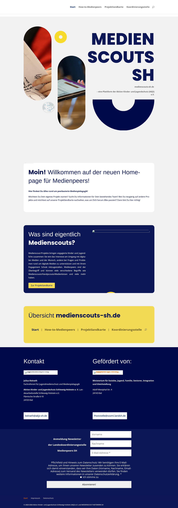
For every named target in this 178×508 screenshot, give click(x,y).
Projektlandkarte (114, 7)
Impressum (35, 498)
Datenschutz (48, 498)
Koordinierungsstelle (138, 7)
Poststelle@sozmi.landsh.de (110, 415)
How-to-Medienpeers (90, 7)
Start (72, 7)
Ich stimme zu (90, 477)
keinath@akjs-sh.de (36, 415)
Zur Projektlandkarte (41, 285)
